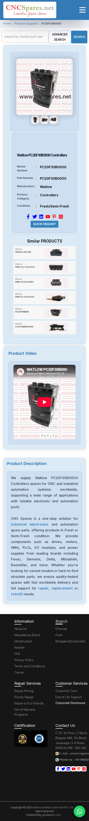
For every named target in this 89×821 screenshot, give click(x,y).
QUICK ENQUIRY (44, 224)
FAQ (17, 653)
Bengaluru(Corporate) (70, 641)
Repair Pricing (23, 691)
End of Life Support (68, 697)
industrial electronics (29, 524)
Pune (59, 635)
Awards (19, 647)
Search (79, 37)
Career (19, 672)
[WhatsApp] (79, 811)
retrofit (17, 594)
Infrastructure (23, 641)
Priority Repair (24, 697)
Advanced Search (59, 37)
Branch (61, 621)
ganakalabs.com (51, 814)
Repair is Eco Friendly (29, 703)
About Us (20, 629)
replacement (62, 588)
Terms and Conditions (29, 666)
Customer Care (66, 691)
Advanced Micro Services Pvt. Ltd (52, 807)
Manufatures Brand (27, 635)
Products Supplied (26, 23)
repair (43, 588)
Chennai (61, 629)
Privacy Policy (24, 660)
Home (7, 23)
